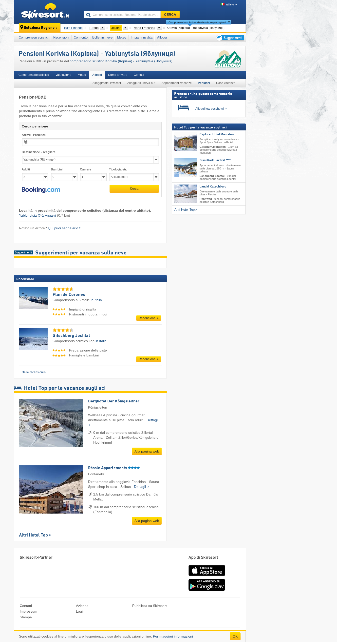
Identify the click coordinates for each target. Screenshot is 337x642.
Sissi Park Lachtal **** (215, 160)
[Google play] (206, 590)
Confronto (81, 37)
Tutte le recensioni (31, 372)
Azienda (82, 606)
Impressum (28, 611)
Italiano (229, 4)
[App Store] (206, 576)
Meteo (121, 37)
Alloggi (162, 37)
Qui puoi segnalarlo (63, 228)
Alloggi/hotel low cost (107, 83)
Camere (85, 169)
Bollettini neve (102, 37)
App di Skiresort (203, 558)
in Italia (96, 300)
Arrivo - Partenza (34, 135)
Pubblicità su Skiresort (149, 606)
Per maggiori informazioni (173, 636)
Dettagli (140, 487)
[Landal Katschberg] (185, 194)
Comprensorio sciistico (34, 75)
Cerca (134, 188)
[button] (41, 190)
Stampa (26, 617)
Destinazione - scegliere (39, 152)
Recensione (147, 318)
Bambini (56, 169)
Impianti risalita (141, 37)
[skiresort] (46, 12)
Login (80, 611)
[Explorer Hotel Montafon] (185, 141)
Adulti (26, 169)
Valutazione (63, 75)
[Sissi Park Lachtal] (185, 167)
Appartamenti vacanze (177, 83)
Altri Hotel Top (33, 535)
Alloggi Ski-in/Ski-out (141, 83)
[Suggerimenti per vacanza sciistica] (229, 37)
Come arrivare (117, 75)
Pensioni (204, 83)
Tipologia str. (118, 169)
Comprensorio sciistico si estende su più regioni (196, 22)
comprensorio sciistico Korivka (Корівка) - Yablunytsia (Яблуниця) (121, 61)
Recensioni (61, 37)
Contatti (139, 75)
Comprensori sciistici (34, 37)
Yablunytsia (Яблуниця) (37, 215)
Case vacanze (225, 83)
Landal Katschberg (213, 186)
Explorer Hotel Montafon (217, 134)
